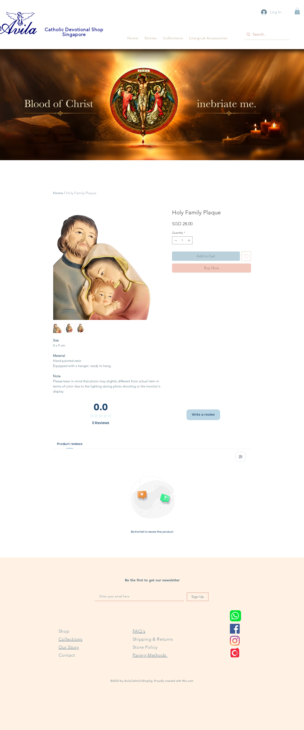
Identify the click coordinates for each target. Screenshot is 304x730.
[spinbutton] (182, 240)
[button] (150, 38)
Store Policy (145, 647)
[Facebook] (235, 629)
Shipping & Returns (153, 639)
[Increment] (189, 240)
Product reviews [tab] (70, 444)
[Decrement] (175, 240)
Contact (67, 655)
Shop (64, 631)
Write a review (203, 414)
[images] (235, 653)
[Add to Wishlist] (246, 256)
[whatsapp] (235, 615)
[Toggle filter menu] (240, 457)
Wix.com (188, 680)
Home (58, 193)
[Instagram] (235, 641)
